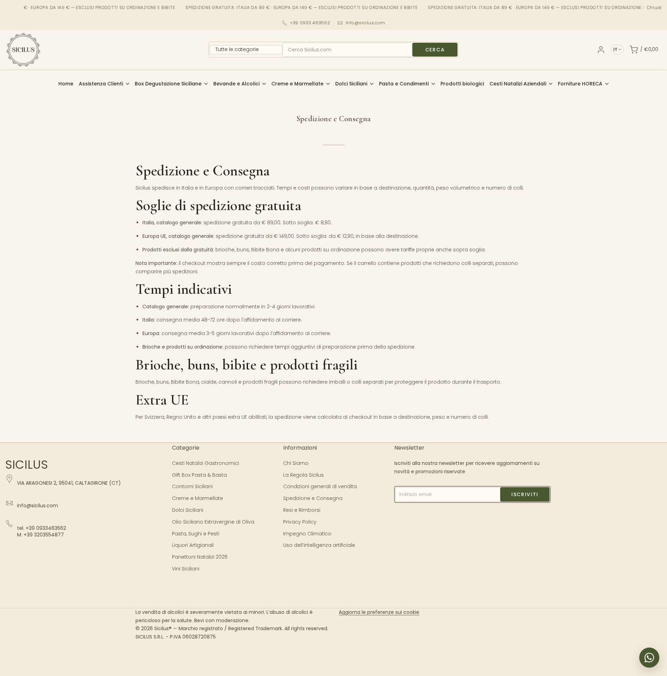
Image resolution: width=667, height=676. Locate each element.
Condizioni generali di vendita (320, 486)
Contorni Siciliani (192, 486)
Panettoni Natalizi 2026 (200, 556)
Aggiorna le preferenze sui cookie (379, 612)
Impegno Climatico (307, 533)
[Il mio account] (601, 49)
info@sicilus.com (366, 23)
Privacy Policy (299, 521)
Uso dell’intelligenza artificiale (319, 545)
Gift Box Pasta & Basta (199, 474)
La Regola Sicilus (303, 474)
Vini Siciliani (185, 568)
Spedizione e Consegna (313, 498)
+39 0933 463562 (310, 23)
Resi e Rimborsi (301, 510)
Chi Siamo (295, 463)
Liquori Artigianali (193, 545)
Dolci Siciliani (187, 510)
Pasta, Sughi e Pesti (195, 533)
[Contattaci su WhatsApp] (649, 658)
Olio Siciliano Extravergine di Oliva (213, 521)
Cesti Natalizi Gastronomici (205, 463)
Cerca (435, 49)
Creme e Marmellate (197, 498)
